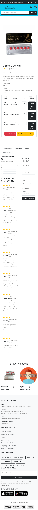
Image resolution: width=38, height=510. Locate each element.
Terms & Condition (7, 434)
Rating (24, 180)
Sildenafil (30, 457)
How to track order (7, 448)
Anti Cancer (19, 457)
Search (33, 13)
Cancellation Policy (7, 443)
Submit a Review (28, 198)
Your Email (25, 173)
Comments (25, 188)
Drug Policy (5, 440)
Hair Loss (20, 465)
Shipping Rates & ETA (8, 446)
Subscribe (19, 478)
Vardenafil (6, 461)
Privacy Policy (6, 431)
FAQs (3, 437)
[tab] (7, 149)
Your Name (25, 165)
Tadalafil (17, 461)
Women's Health (8, 465)
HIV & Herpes (6, 457)
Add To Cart (32, 106)
